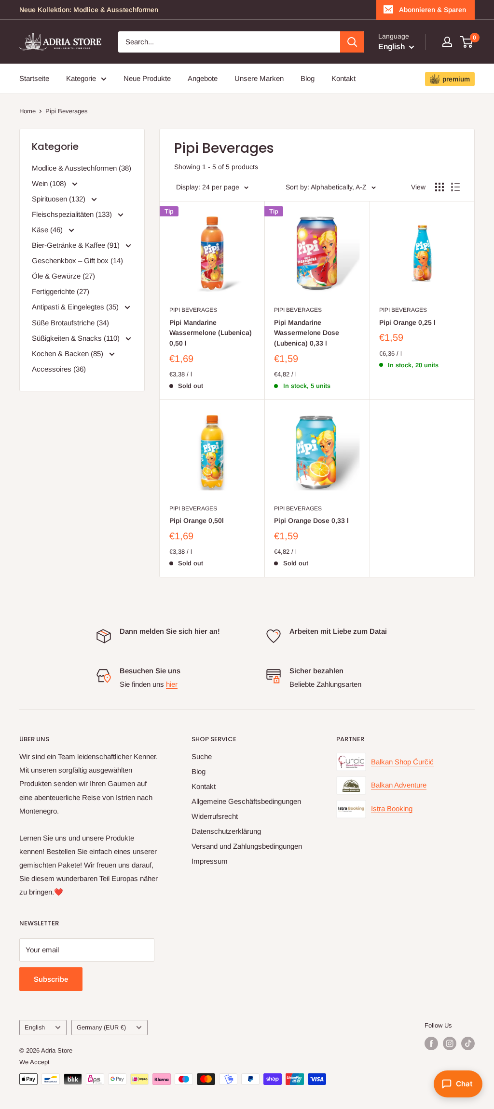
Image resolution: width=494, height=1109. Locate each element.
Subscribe (51, 979)
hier (172, 684)
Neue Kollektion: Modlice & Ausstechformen (88, 9)
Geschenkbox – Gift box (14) (77, 260)
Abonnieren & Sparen (432, 9)
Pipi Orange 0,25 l (407, 322)
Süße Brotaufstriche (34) (70, 323)
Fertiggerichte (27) (60, 291)
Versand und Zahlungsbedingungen (247, 846)
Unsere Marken (259, 78)
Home (27, 111)
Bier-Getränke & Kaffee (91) (77, 245)
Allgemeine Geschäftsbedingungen (246, 801)
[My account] (447, 42)
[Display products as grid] (439, 187)
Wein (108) (50, 183)
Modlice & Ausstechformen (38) (81, 168)
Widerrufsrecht (215, 816)
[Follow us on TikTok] (468, 1043)
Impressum (210, 861)
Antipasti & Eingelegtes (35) (76, 307)
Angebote (203, 78)
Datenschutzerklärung (226, 831)
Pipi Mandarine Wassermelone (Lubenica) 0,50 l (210, 333)
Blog (308, 78)
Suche (202, 756)
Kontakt (343, 78)
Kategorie (81, 78)
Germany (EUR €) (101, 1027)
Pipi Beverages (66, 111)
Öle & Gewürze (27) (63, 276)
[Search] (352, 42)
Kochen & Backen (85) (68, 353)
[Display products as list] (455, 187)
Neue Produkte (147, 78)
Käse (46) (48, 230)
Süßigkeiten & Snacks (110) (77, 338)
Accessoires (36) (59, 369)
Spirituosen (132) (59, 199)
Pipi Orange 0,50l (196, 520)
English (35, 1027)
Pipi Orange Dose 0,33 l (311, 520)
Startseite (34, 78)
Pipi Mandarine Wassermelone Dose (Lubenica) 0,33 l (306, 333)
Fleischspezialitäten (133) (73, 214)
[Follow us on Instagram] (449, 1043)
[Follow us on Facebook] (431, 1043)
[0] (467, 42)
